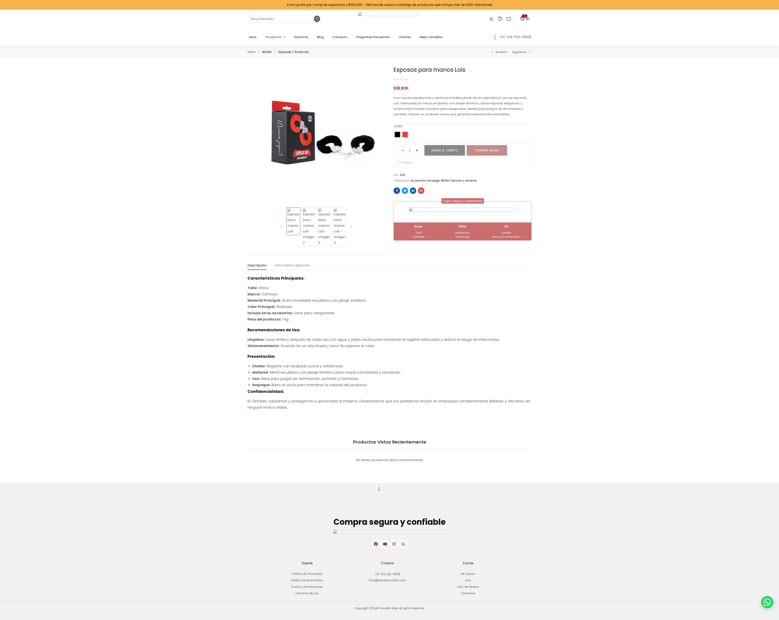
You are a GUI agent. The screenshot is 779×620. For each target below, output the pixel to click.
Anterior (501, 52)
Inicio (251, 52)
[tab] (261, 266)
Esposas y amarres (293, 52)
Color (398, 126)
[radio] (397, 134)
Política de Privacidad (307, 574)
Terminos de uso (307, 593)
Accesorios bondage (425, 181)
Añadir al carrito (444, 150)
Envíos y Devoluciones (307, 587)
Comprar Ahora (487, 150)
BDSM (266, 52)
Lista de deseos (468, 587)
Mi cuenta (468, 574)
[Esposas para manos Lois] (397, 190)
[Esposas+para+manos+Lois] (405, 190)
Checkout (468, 593)
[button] (462, 201)
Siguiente (519, 52)
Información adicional (292, 265)
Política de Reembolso (307, 580)
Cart (468, 580)
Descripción (257, 265)
